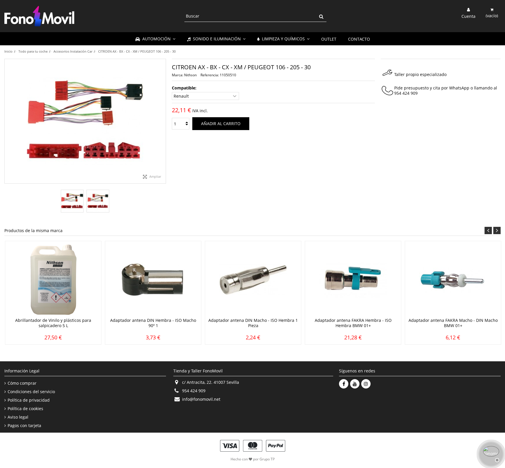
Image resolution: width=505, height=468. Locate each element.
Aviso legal (18, 417)
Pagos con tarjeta (24, 425)
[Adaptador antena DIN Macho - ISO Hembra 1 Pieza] (253, 280)
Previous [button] (488, 230)
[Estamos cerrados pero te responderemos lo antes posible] (490, 453)
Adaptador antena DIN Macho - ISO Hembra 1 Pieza (253, 322)
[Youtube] (354, 383)
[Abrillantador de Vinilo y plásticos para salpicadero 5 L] (53, 280)
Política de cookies (25, 408)
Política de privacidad (29, 400)
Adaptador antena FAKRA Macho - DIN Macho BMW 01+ (453, 322)
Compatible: (185, 88)
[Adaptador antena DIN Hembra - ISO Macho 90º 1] (153, 280)
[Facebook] (343, 383)
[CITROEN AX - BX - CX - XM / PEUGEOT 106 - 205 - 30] (72, 201)
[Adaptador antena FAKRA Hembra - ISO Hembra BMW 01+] (353, 280)
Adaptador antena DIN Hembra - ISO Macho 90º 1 (153, 322)
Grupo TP (267, 459)
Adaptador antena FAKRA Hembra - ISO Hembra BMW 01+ (353, 322)
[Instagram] (366, 383)
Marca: (177, 74)
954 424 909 (406, 93)
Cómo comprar (22, 383)
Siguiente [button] (163, 121)
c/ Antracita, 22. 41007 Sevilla (210, 382)
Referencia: (209, 74)
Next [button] (497, 230)
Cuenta (468, 15)
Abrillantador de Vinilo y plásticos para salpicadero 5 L (53, 322)
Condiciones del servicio (31, 391)
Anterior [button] (7, 121)
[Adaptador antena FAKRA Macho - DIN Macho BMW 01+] (453, 280)
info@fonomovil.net (201, 399)
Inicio (8, 51)
